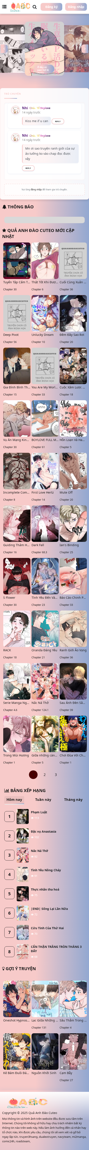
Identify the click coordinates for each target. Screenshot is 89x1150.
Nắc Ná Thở (39, 851)
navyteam (64, 1137)
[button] (4, 48)
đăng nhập (36, 189)
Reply (58, 121)
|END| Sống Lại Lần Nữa (49, 909)
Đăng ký (51, 7)
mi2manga (79, 1137)
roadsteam (23, 1141)
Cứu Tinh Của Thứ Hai (47, 928)
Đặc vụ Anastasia (43, 831)
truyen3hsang (28, 1137)
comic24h (8, 1141)
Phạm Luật (39, 812)
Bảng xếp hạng (27, 790)
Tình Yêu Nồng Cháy (46, 870)
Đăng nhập (76, 7)
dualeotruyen (47, 1137)
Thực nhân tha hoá (45, 889)
